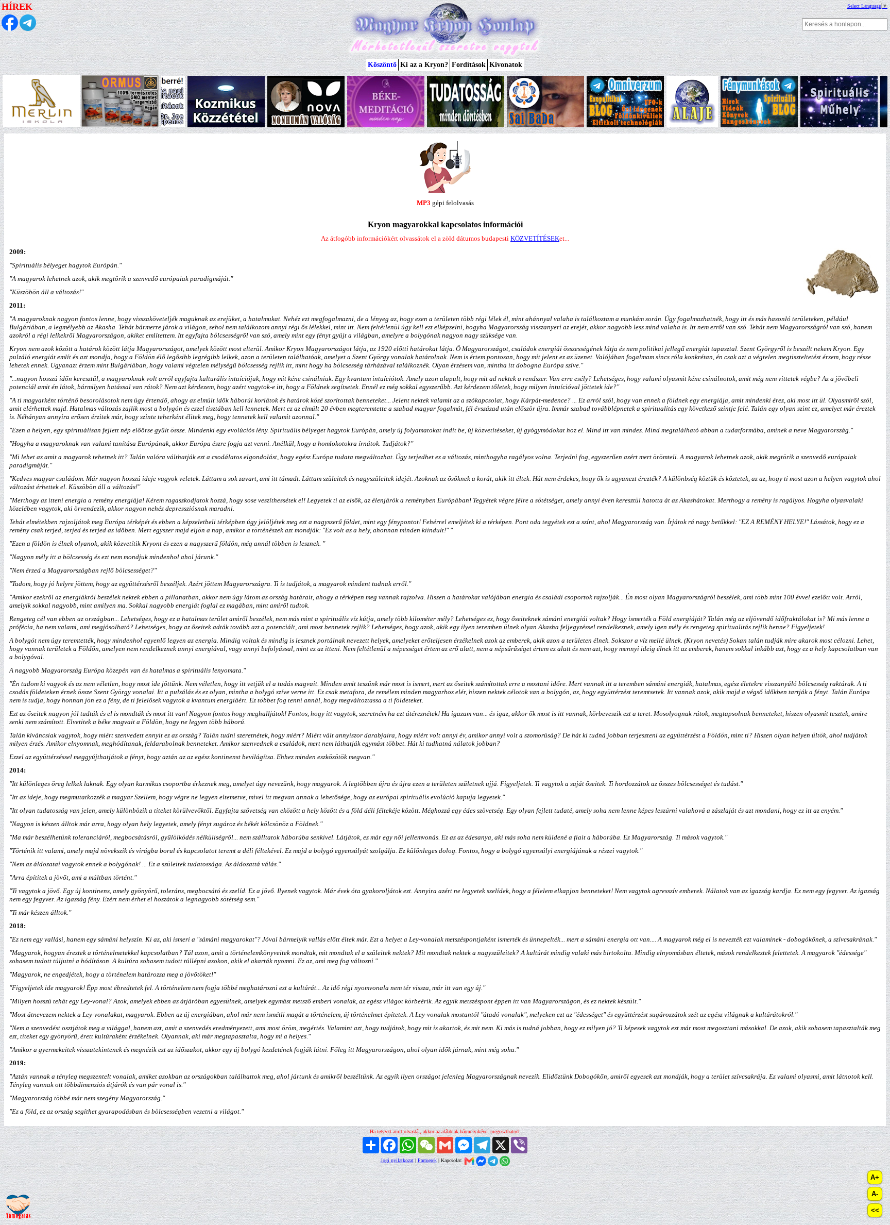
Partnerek (427, 1160)
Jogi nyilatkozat (397, 1160)
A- (874, 1194)
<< (875, 1210)
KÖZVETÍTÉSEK (534, 238)
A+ (874, 1177)
